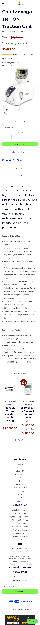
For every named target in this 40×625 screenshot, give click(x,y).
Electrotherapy (20, 523)
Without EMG (9, 128)
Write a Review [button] (27, 54)
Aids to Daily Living (20, 510)
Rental (20, 468)
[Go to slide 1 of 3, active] (15, 440)
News (20, 494)
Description (20, 169)
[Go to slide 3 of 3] (22, 440)
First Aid (20, 540)
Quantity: (20, 132)
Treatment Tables (20, 530)
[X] (14, 160)
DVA (20, 478)
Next (35, 407)
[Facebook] (3, 160)
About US (20, 471)
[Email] (7, 160)
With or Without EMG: (20, 122)
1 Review (20, 175)
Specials (20, 498)
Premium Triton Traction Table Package (10, 414)
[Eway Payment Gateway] (20, 620)
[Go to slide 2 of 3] (19, 440)
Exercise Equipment (20, 536)
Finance (20, 464)
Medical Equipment (20, 527)
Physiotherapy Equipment (20, 516)
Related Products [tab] (20, 373)
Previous (3, 407)
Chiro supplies (20, 513)
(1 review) (16, 54)
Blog (20, 481)
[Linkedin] (18, 160)
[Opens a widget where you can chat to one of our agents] (32, 621)
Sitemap (20, 501)
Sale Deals (20, 491)
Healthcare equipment (20, 533)
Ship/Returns (20, 484)
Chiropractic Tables (20, 520)
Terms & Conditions (20, 488)
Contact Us (20, 474)
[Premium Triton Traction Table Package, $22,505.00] (10, 388)
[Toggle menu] (3, 3)
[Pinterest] (21, 160)
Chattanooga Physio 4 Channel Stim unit (27, 413)
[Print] (10, 160)
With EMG (8, 125)
